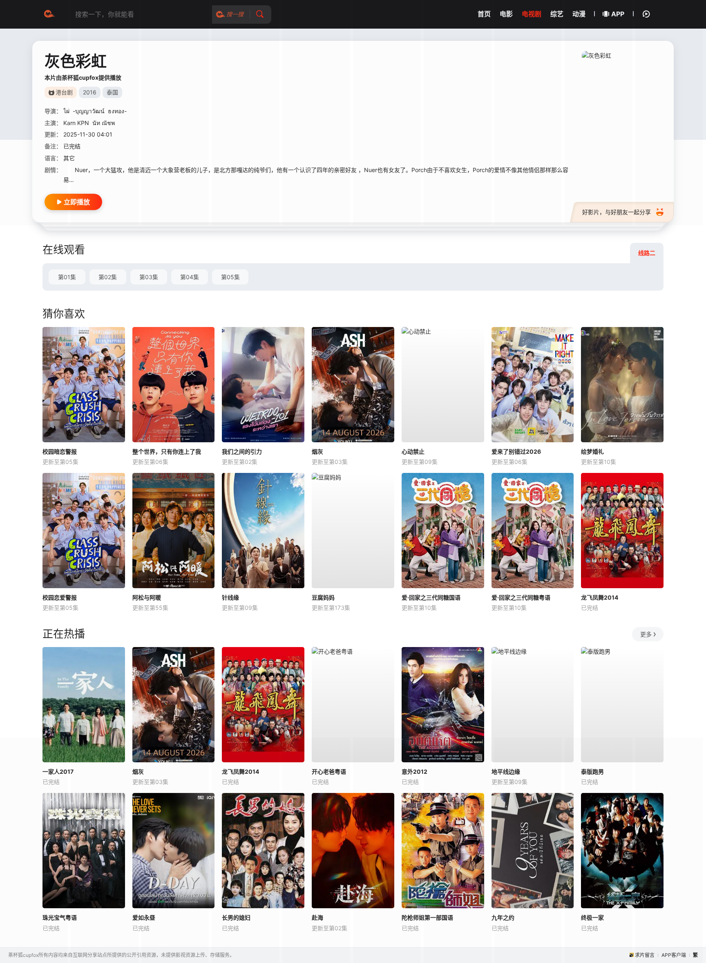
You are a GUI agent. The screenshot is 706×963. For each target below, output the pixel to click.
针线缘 (230, 597)
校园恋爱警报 (59, 597)
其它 (69, 158)
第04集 (189, 276)
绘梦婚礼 (592, 451)
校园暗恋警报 (59, 451)
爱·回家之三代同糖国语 (431, 597)
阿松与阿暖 (146, 597)
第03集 (148, 276)
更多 (646, 634)
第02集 (107, 276)
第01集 (67, 276)
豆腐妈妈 (323, 597)
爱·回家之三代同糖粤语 (521, 597)
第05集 (230, 276)
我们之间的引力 (242, 451)
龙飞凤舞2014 (599, 597)
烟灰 (317, 451)
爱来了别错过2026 (516, 451)
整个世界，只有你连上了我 (166, 451)
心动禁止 (413, 451)
